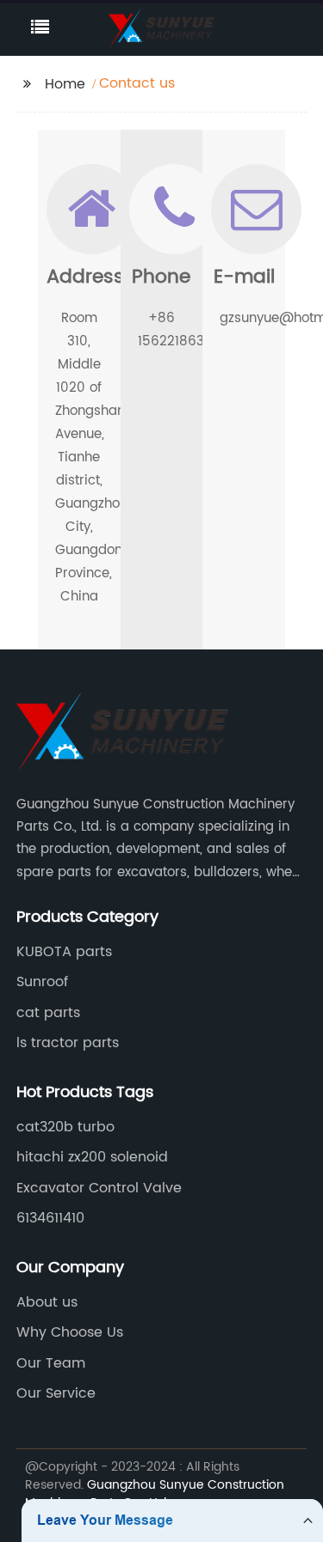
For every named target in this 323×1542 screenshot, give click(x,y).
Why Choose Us (69, 1332)
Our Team (50, 1363)
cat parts (48, 1013)
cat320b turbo (65, 1127)
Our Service (56, 1393)
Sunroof (42, 982)
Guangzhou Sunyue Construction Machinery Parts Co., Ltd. (154, 1494)
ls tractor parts (67, 1043)
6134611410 (50, 1218)
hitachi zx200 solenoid (92, 1157)
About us (47, 1302)
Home (65, 84)
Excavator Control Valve (99, 1188)
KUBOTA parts (64, 952)
